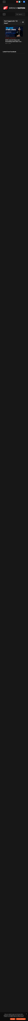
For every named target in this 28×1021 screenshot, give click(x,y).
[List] (21, 22)
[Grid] (23, 22)
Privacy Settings (21, 1019)
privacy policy (21, 1016)
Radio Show (13, 38)
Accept (12, 1019)
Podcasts (7, 38)
